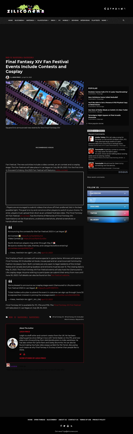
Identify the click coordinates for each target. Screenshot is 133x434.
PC (59, 20)
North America (70, 319)
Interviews (85, 20)
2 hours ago (116, 168)
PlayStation (42, 20)
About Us (63, 420)
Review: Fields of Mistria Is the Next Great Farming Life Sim (106, 157)
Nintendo (30, 20)
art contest (25, 216)
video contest (62, 170)
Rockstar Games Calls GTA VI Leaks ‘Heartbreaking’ (107, 92)
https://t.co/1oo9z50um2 (32, 236)
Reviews (75, 20)
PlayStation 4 (18, 57)
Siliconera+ (19, 20)
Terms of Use (85, 420)
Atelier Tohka (100, 137)
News (8, 57)
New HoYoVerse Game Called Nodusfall (103, 97)
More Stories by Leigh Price (33, 358)
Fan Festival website (60, 275)
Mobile (65, 20)
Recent (95, 131)
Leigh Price (16, 77)
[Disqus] (45, 389)
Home (10, 20)
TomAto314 (99, 150)
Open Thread (39, 420)
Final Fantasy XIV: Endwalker (75, 317)
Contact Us (73, 420)
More (104, 20)
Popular (101, 131)
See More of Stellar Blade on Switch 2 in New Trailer (108, 110)
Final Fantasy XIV (58, 317)
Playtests (96, 20)
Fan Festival (67, 305)
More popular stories (95, 123)
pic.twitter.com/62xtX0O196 (67, 295)
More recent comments (96, 177)
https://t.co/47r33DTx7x (48, 288)
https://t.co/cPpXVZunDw (35, 239)
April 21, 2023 (47, 253)
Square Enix (80, 319)
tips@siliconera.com (70, 431)
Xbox (53, 20)
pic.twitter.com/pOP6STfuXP (20, 248)
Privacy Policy (99, 420)
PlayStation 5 (29, 57)
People (90, 131)
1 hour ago (122, 145)
